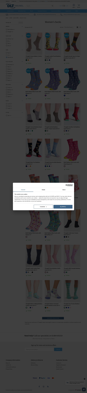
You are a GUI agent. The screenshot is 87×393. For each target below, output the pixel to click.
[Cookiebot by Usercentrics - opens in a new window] (67, 185)
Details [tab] (43, 189)
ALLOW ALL (63, 206)
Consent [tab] (23, 189)
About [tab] (63, 189)
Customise (42, 206)
